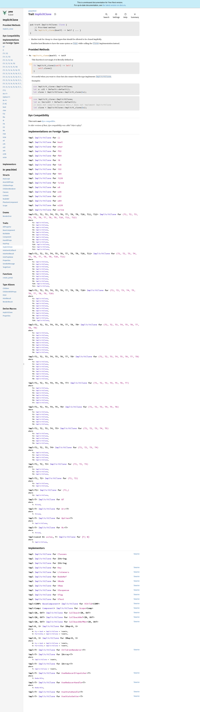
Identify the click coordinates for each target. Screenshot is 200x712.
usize (61, 209)
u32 (59, 196)
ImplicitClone (43, 137)
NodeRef (62, 576)
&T (62, 499)
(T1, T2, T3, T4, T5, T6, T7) (111, 383)
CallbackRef (76, 617)
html (34, 11)
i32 (59, 169)
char (60, 146)
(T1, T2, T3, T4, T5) (96, 428)
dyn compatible (48, 121)
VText (61, 599)
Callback (74, 612)
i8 (59, 160)
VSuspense (63, 590)
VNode (61, 581)
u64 (59, 200)
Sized (38, 505)
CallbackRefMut (78, 621)
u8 (59, 187)
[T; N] (85, 537)
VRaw (60, 585)
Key (59, 567)
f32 (59, 151)
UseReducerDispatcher (74, 673)
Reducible (39, 678)
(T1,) (66, 490)
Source (136, 554)
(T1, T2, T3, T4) (88, 447)
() (59, 137)
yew (10, 11)
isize (61, 182)
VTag (60, 594)
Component (48, 608)
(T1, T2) (73, 478)
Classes (62, 554)
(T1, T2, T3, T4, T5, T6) (103, 406)
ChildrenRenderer (71, 650)
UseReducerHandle (71, 682)
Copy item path (55, 14)
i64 (59, 173)
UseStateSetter (70, 696)
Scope (82, 608)
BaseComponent (50, 603)
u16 (59, 191)
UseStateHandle (70, 691)
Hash (41, 631)
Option (65, 518)
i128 (60, 178)
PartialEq (39, 634)
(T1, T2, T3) (80, 464)
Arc (63, 508)
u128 (60, 205)
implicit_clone (46, 30)
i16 (59, 164)
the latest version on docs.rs (114, 5)
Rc (62, 527)
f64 (59, 155)
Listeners (63, 572)
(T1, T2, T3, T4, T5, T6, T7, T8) (118, 356)
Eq (36, 631)
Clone (62, 24)
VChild (88, 603)
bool (60, 142)
